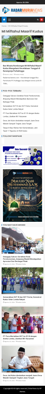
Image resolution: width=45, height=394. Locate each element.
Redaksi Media (19, 74)
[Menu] (9, 19)
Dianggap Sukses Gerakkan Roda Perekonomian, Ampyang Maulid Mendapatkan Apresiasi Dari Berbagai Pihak (21, 99)
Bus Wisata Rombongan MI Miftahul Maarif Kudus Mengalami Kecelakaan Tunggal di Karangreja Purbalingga (22, 68)
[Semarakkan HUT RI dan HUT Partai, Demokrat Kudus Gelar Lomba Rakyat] (22, 280)
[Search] (37, 20)
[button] (9, 19)
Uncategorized (9, 59)
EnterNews (32, 388)
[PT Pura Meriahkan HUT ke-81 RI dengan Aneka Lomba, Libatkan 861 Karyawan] (22, 320)
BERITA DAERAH (9, 251)
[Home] (4, 19)
